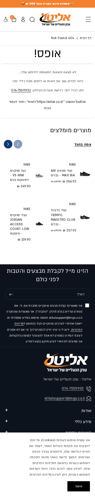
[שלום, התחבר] (23, 19)
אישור (78, 486)
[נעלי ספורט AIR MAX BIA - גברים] (85, 172)
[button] (87, 19)
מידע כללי (83, 422)
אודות (86, 411)
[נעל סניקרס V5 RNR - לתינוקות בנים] (39, 175)
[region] (47, 464)
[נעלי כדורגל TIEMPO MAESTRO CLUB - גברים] (85, 216)
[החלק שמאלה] (18, 144)
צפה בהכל (82, 144)
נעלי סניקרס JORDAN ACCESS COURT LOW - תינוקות (19, 224)
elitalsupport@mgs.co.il (65, 398)
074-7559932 (21, 90)
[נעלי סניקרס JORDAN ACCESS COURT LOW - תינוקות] (39, 224)
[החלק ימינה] (8, 144)
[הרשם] (10, 294)
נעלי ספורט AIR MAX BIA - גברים (63, 173)
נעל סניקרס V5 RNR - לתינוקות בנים (19, 175)
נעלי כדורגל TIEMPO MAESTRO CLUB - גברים (63, 217)
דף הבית (85, 38)
